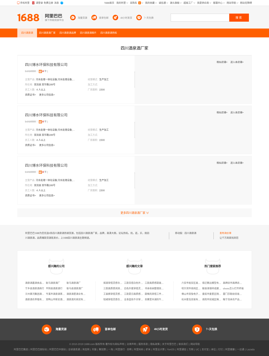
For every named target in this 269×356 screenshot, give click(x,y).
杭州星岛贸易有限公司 (193, 299)
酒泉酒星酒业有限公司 (78, 294)
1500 (102, 89)
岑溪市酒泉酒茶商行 (56, 294)
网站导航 (195, 344)
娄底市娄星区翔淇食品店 (215, 294)
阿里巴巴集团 (21, 349)
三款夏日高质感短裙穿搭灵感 (139, 294)
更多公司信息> (47, 94)
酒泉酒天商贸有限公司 (78, 299)
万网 (191, 349)
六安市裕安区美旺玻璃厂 (195, 283)
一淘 (110, 349)
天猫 (94, 349)
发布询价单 (225, 233)
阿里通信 (181, 349)
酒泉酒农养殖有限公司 (37, 299)
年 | (45, 71)
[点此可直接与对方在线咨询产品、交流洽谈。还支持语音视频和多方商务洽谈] (70, 65)
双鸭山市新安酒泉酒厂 (58, 299)
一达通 (240, 349)
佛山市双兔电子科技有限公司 (197, 294)
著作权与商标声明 (114, 344)
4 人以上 (40, 89)
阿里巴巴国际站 (38, 349)
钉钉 (220, 349)
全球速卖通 (74, 349)
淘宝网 (85, 349)
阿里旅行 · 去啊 (123, 349)
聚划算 (102, 349)
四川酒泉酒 (190, 233)
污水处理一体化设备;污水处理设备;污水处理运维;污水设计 (55, 79)
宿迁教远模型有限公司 (214, 283)
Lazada (251, 349)
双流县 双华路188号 (44, 84)
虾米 (148, 349)
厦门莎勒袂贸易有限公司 (236, 294)
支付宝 (205, 349)
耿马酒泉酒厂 (53, 283)
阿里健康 (230, 349)
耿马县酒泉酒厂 (75, 288)
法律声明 (131, 344)
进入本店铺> (237, 62)
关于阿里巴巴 (169, 344)
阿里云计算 (159, 349)
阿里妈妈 (138, 349)
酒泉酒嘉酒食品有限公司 (38, 283)
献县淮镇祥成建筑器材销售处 (217, 288)
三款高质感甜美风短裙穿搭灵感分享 (164, 283)
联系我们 (183, 344)
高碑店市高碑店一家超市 (236, 283)
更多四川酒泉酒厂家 (133, 212)
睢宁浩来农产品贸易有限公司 (238, 299)
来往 (213, 349)
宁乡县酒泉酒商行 (34, 288)
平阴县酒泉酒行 (54, 288)
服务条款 (143, 344)
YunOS (170, 349)
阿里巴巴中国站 (57, 349)
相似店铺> (222, 62)
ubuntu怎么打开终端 (233, 288)
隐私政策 (155, 344)
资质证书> (30, 94)
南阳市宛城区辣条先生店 (215, 299)
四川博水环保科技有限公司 (46, 65)
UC (197, 349)
